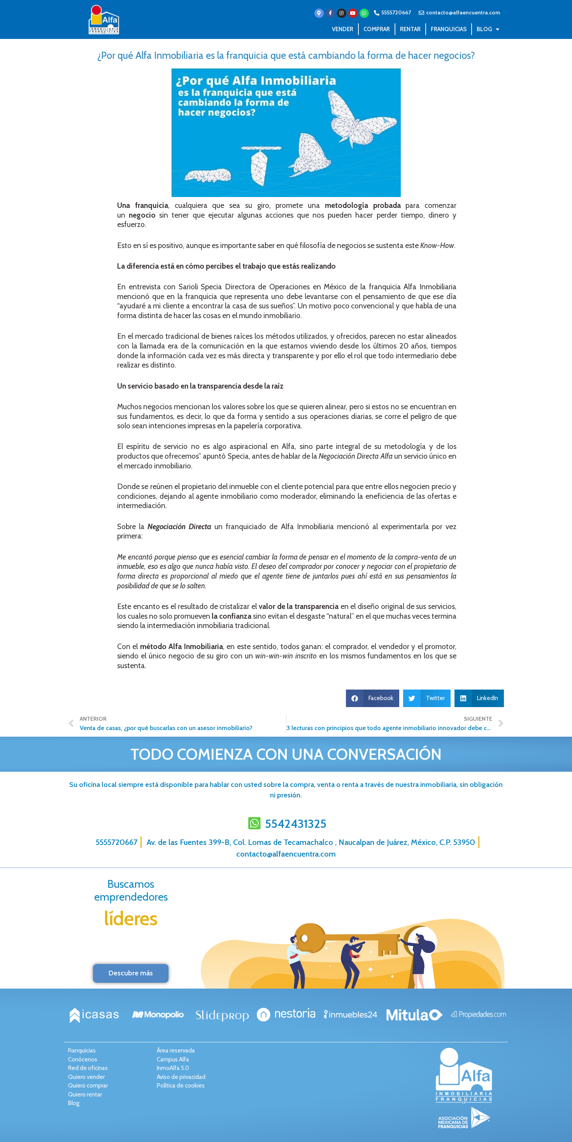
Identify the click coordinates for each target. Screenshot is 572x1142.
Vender (342, 29)
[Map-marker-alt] (319, 13)
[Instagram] (341, 13)
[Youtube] (353, 13)
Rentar (410, 29)
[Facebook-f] (330, 13)
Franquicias (449, 29)
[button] (373, 698)
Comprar (376, 29)
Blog (484, 29)
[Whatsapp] (364, 13)
